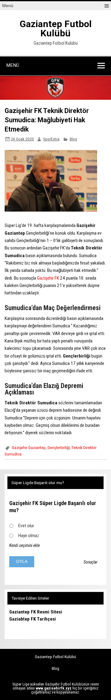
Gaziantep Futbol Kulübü (56, 28)
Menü (7, 5)
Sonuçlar (90, 562)
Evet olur (26, 525)
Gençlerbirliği (58, 447)
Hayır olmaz (28, 535)
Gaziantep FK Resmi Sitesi (35, 612)
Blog (73, 138)
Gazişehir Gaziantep (29, 447)
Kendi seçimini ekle (24, 545)
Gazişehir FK (48, 278)
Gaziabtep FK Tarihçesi (32, 619)
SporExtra (51, 138)
